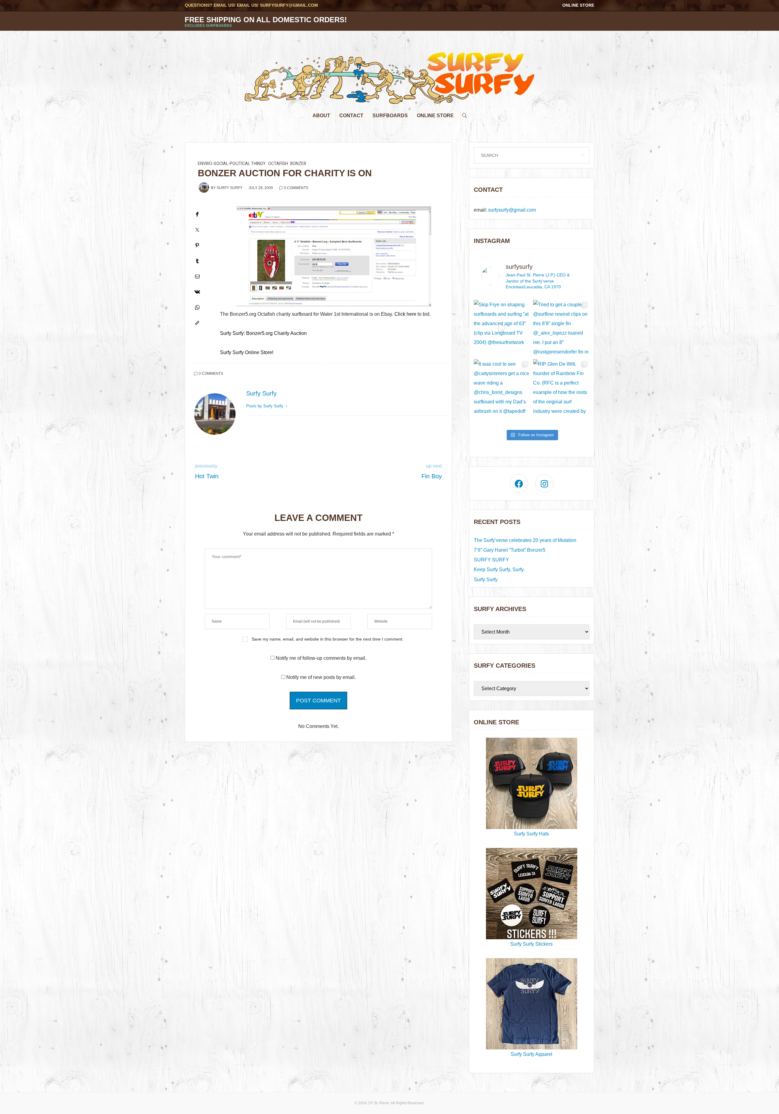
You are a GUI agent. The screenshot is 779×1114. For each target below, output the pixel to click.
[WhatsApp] (197, 307)
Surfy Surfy (230, 188)
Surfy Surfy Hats (531, 833)
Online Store (578, 5)
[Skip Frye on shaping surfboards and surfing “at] (502, 328)
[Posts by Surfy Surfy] (204, 187)
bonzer (298, 163)
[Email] (197, 276)
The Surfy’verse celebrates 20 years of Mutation (525, 540)
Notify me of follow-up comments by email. (321, 658)
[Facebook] (197, 214)
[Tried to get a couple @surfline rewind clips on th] (561, 328)
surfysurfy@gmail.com (289, 5)
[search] (464, 114)
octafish (278, 163)
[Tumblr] (197, 261)
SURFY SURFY (491, 559)
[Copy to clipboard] (197, 323)
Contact (351, 115)
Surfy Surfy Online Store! (246, 352)
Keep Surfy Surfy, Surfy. (499, 569)
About (321, 115)
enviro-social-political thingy (232, 163)
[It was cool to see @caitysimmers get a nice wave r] (502, 387)
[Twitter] (197, 229)
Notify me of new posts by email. (321, 677)
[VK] (197, 292)
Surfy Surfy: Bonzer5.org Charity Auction (263, 333)
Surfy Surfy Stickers (531, 944)
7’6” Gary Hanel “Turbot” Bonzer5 (509, 550)
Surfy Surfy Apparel (531, 1054)
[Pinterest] (197, 245)
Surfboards (390, 115)
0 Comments (296, 188)
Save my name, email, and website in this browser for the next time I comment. (327, 639)
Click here (405, 314)
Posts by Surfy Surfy (265, 406)
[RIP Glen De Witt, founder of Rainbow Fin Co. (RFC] (561, 387)
